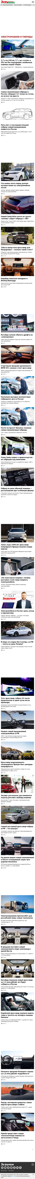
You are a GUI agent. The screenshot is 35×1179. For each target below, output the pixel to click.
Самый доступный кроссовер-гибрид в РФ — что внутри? (17, 827)
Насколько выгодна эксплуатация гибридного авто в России (15, 398)
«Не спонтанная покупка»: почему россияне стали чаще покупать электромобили (15, 579)
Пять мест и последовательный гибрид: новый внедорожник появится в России (15, 127)
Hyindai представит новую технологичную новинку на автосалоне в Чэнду (12, 1135)
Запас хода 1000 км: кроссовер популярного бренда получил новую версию (16, 546)
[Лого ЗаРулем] (7, 1164)
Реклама (11, 1170)
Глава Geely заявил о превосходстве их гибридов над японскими (16, 458)
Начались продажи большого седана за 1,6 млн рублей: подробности (17, 1072)
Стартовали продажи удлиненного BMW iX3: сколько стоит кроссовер (16, 367)
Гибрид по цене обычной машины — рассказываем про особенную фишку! (17, 489)
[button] (33, 1174)
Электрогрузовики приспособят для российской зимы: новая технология (17, 917)
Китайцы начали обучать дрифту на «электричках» (17, 336)
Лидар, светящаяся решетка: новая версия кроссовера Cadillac (16, 1103)
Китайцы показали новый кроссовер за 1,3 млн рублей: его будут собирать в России (17, 982)
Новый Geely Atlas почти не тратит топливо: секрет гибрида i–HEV (16, 217)
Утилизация (27, 5)
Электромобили (8, 5)
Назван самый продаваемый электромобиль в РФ (13, 732)
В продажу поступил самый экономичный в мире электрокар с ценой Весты (16, 949)
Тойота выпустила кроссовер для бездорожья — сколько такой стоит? (17, 248)
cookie (13, 1176)
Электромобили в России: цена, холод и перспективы (17, 612)
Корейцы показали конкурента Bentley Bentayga (14, 279)
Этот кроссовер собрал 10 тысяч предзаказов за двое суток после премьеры (15, 700)
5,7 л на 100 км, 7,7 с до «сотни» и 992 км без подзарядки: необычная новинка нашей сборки (16, 62)
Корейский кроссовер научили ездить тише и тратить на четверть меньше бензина (17, 1015)
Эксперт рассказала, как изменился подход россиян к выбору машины (16, 796)
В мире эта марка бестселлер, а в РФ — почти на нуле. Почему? (17, 643)
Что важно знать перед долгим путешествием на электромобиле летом (15, 185)
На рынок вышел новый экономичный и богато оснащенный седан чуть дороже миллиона (17, 859)
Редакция (4, 1170)
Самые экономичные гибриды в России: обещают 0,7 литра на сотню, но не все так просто (17, 94)
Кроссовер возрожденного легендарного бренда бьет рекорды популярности (17, 764)
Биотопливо (18, 5)
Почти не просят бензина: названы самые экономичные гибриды (16, 429)
